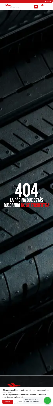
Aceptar (7, 402)
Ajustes (19, 402)
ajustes (22, 397)
